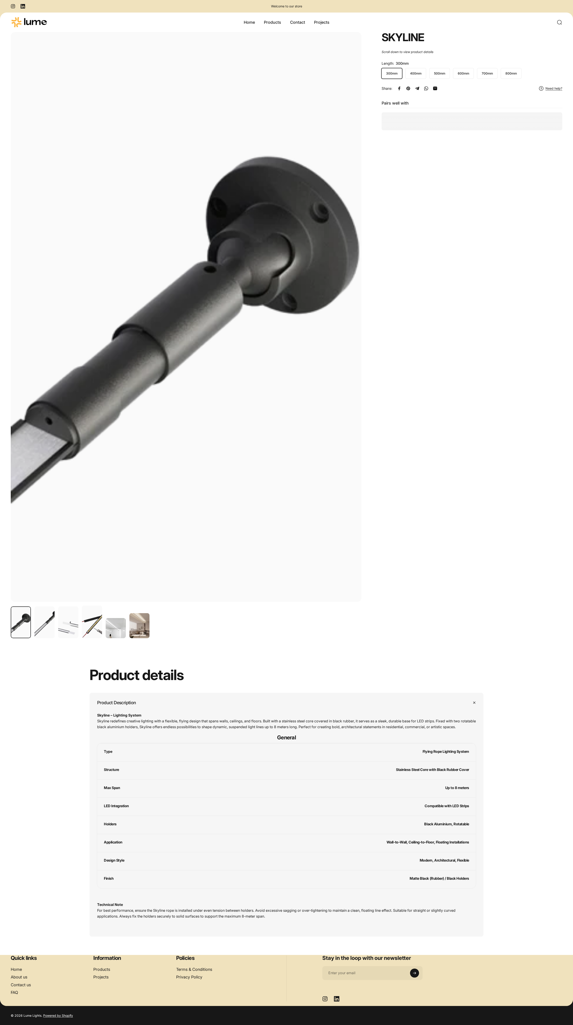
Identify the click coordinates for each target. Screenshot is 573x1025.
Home (16, 969)
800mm (511, 73)
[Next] (350, 327)
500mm (439, 73)
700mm (487, 73)
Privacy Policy (189, 977)
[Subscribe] (414, 973)
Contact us (21, 984)
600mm (463, 73)
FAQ (14, 992)
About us (19, 977)
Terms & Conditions (194, 969)
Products (101, 969)
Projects (101, 977)
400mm (415, 73)
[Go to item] (21, 622)
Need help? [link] (553, 88)
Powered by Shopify (58, 1015)
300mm (392, 73)
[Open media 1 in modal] (186, 317)
